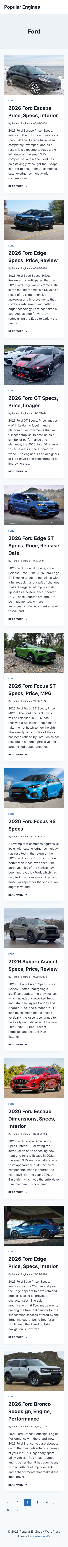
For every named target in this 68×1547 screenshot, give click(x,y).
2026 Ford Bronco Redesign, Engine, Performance (29, 1411)
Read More (17, 186)
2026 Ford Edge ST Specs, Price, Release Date (33, 545)
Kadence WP (42, 1536)
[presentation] (34, 75)
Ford (11, 100)
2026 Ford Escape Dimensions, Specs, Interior (31, 1118)
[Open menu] (60, 7)
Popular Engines (21, 123)
